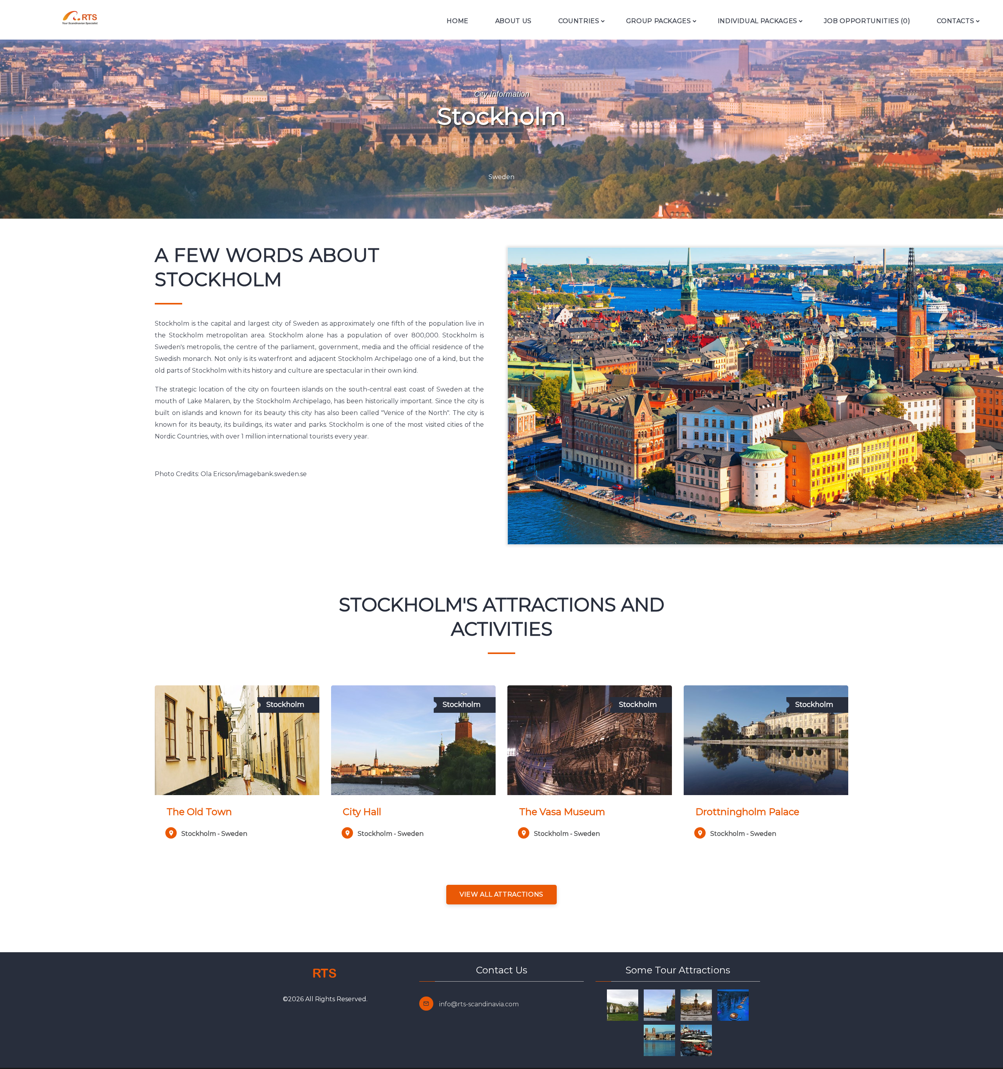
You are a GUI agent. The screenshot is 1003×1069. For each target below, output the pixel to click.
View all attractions (501, 894)
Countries (578, 21)
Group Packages (658, 21)
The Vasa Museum (562, 811)
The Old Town (199, 811)
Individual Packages (757, 21)
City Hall (362, 811)
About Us (513, 21)
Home (458, 21)
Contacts (955, 21)
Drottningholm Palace (747, 811)
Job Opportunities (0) (867, 21)
